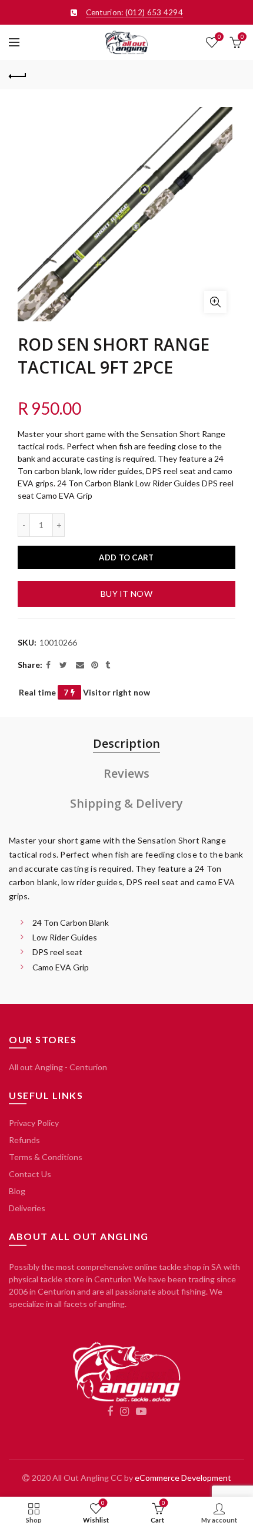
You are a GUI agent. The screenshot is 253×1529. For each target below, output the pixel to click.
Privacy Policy (34, 1123)
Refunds (24, 1140)
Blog (17, 1191)
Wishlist (219, 36)
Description (126, 743)
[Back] (17, 74)
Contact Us (30, 1174)
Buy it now (126, 594)
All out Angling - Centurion (58, 1067)
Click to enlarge (215, 302)
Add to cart (126, 557)
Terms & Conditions (45, 1157)
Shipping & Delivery (126, 803)
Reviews (126, 773)
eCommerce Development (183, 1478)
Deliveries (27, 1208)
